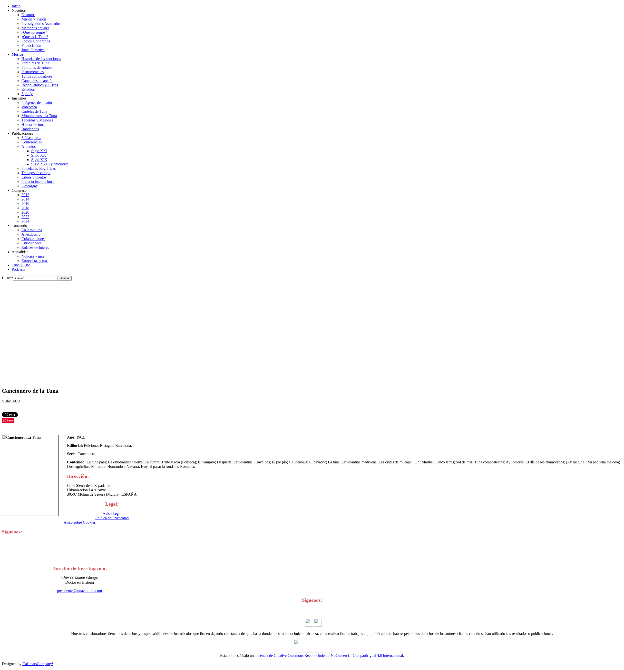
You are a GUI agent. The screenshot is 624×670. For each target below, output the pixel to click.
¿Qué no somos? (34, 32)
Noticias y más (32, 256)
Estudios (28, 89)
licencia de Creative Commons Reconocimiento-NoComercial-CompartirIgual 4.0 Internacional (329, 655)
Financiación (31, 45)
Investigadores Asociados (40, 23)
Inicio (16, 6)
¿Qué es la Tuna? (34, 37)
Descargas (29, 186)
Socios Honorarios (35, 41)
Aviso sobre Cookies (80, 522)
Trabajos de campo (35, 173)
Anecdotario (30, 234)
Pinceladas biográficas (38, 168)
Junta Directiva (33, 50)
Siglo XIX (39, 160)
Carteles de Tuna (34, 111)
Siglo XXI (39, 151)
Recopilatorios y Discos (39, 85)
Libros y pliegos (33, 177)
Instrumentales (32, 72)
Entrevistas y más (34, 261)
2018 (25, 208)
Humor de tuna (33, 124)
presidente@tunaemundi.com (79, 591)
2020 (25, 212)
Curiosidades (31, 243)
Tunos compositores (36, 76)
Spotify (27, 94)
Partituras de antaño (36, 67)
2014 (25, 199)
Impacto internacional (38, 182)
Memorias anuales (35, 28)
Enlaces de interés (35, 247)
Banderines (30, 129)
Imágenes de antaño (36, 102)
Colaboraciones (33, 239)
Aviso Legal (112, 513)
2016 (25, 203)
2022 (25, 217)
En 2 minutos (31, 230)
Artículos (28, 146)
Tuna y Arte (21, 265)
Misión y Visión (33, 19)
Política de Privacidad (112, 518)
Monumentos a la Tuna (39, 116)
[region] (312, 332)
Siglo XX (38, 155)
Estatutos (28, 15)
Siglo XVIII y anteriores (49, 164)
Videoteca (29, 107)
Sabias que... (31, 138)
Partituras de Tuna (35, 63)
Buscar (7, 278)
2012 (25, 195)
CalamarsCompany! (37, 664)
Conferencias (31, 142)
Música (17, 54)
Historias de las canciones (41, 59)
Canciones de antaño (37, 81)
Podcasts (18, 269)
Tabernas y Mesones (37, 120)
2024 (25, 221)
